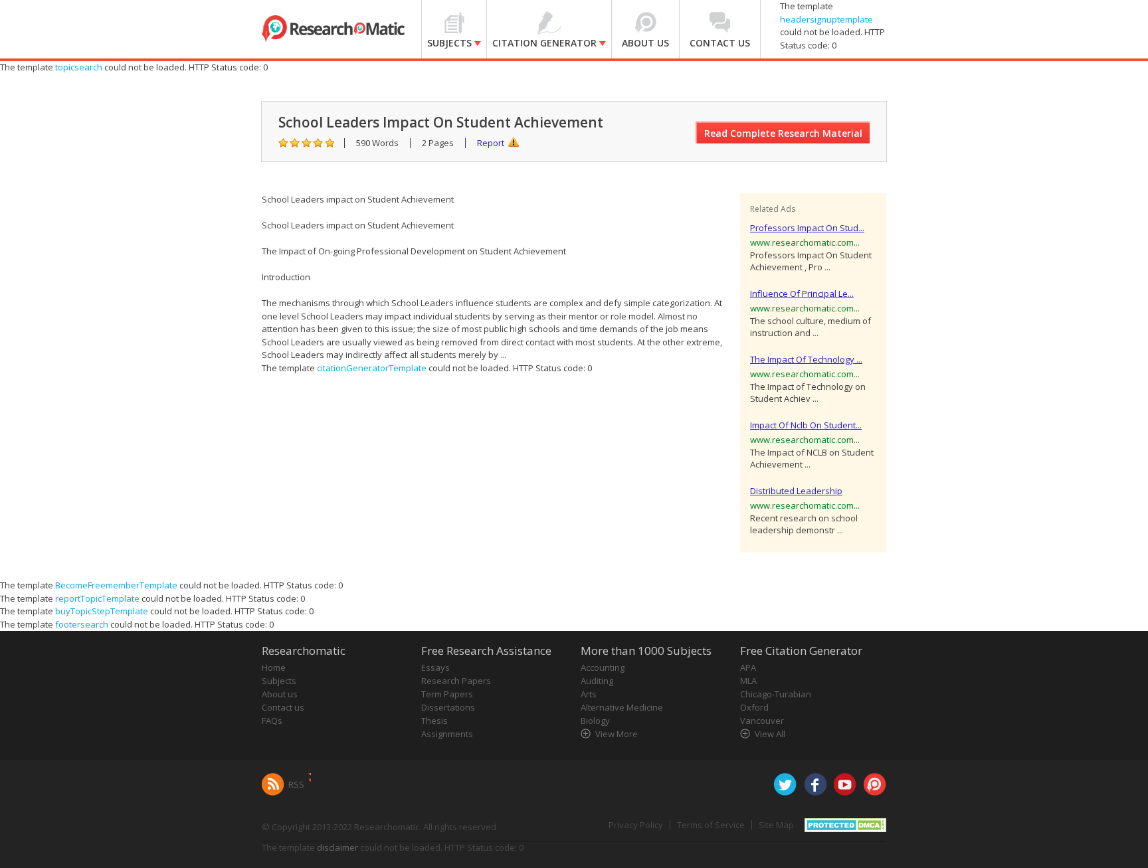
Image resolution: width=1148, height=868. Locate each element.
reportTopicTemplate (97, 598)
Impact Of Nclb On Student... (806, 425)
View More (616, 734)
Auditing (597, 681)
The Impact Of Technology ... (806, 359)
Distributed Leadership (796, 491)
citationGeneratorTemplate (372, 368)
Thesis (434, 721)
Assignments (447, 734)
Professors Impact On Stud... (807, 228)
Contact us (283, 707)
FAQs (272, 721)
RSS (296, 784)
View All (770, 734)
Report (490, 143)
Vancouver (762, 721)
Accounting (602, 667)
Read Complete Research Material (783, 133)
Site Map (776, 825)
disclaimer (337, 847)
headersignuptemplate (826, 19)
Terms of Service (711, 825)
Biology (595, 721)
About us (280, 694)
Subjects (279, 681)
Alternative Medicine (622, 707)
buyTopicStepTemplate (101, 611)
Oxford (754, 707)
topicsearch (78, 67)
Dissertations (448, 707)
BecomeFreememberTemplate (116, 585)
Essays (435, 667)
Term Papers (447, 694)
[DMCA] (845, 824)
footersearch (81, 624)
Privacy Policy (636, 825)
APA (748, 667)
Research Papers (456, 681)
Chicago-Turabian (775, 694)
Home (274, 667)
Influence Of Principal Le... (802, 294)
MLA (748, 681)
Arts (589, 694)
